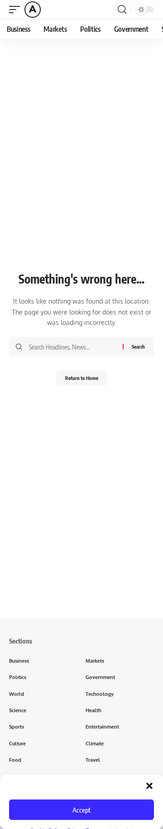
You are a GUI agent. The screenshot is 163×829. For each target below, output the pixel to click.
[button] (149, 785)
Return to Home (81, 378)
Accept (81, 810)
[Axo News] (32, 9)
